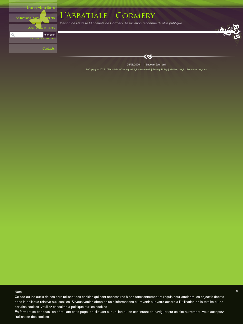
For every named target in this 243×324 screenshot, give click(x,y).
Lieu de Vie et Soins (41, 7)
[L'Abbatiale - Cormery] (124, 15)
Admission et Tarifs (41, 28)
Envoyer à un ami (156, 64)
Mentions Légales (197, 69)
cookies (101, 307)
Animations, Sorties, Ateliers (35, 18)
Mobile (173, 69)
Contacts (48, 48)
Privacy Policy (160, 69)
